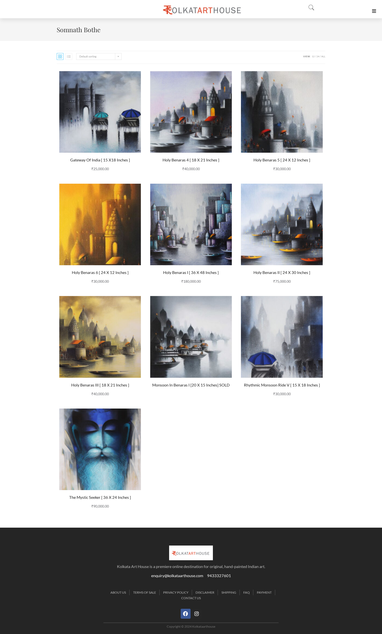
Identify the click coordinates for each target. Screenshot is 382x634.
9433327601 (219, 575)
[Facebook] (186, 614)
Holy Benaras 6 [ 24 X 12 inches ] (100, 272)
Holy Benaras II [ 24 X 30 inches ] (281, 272)
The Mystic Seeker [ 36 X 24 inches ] (100, 497)
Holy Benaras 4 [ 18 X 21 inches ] (191, 159)
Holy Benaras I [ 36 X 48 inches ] (191, 272)
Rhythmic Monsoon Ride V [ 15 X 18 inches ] (282, 385)
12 (313, 56)
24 (318, 56)
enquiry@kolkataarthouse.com (179, 575)
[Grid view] (60, 56)
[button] (310, 8)
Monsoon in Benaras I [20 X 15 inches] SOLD (191, 385)
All (323, 56)
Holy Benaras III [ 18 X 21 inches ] (100, 385)
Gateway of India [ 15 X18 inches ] (100, 159)
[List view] (68, 56)
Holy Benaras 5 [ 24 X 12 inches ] (281, 159)
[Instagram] (197, 614)
